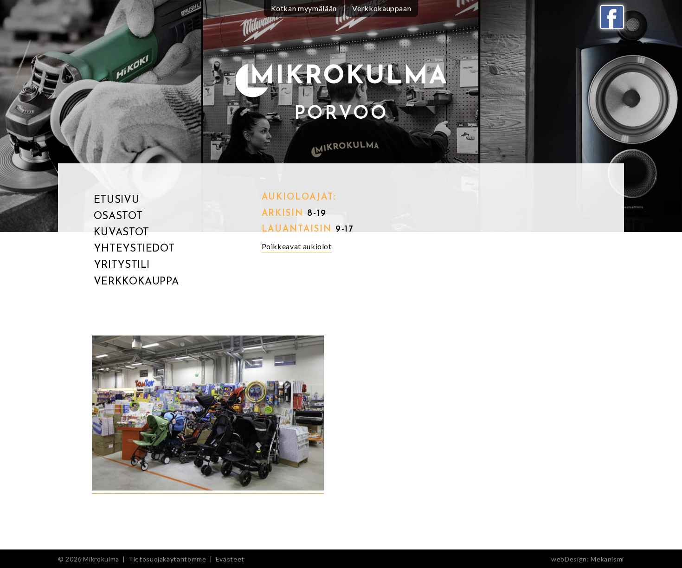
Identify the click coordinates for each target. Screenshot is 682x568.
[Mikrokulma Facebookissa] (612, 17)
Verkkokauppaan (381, 8)
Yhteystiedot (134, 249)
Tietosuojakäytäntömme (167, 559)
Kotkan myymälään (304, 8)
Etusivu (116, 200)
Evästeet (230, 559)
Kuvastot (121, 232)
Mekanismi (607, 559)
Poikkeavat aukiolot (297, 246)
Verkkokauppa (136, 282)
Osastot (118, 216)
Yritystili (122, 265)
